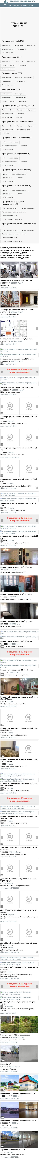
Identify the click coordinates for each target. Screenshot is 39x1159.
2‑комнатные (18, 45)
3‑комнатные (31, 45)
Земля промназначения (9, 145)
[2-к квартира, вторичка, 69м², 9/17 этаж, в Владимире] (9, 307)
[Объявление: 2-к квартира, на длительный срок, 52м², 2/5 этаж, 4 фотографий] (9, 414)
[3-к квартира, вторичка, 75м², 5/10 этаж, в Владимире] (19, 380)
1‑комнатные (6, 45)
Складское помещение (9, 215)
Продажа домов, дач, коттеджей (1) (18, 106)
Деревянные (21, 113)
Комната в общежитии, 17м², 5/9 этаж (16, 594)
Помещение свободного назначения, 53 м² (18, 1093)
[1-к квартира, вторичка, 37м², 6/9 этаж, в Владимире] (9, 337)
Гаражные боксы (7, 177)
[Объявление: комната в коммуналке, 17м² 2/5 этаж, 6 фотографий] (19, 565)
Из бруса (19, 117)
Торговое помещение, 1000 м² (12, 1150)
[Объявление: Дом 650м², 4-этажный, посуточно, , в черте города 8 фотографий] (9, 908)
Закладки (16, 5)
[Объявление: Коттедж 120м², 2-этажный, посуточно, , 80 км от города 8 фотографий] (19, 959)
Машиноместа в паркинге (19, 174)
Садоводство (13, 142)
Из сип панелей (7, 117)
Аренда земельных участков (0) (16, 154)
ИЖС (3, 142)
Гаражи (4, 174)
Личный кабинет (28, 5)
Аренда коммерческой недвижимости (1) (19, 225)
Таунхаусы (31, 110)
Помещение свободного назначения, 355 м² (18, 1120)
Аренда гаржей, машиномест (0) (16, 186)
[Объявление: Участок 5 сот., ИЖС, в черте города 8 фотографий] (19, 1033)
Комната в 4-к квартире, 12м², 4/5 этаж (16, 670)
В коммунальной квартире (23, 77)
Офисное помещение (9, 208)
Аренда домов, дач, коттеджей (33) (17, 122)
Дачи (11, 110)
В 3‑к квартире (20, 81)
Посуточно (22, 65)
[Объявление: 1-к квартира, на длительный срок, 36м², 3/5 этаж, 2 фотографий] (19, 495)
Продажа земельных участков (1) (16, 138)
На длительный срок (8, 65)
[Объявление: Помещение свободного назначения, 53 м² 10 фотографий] (19, 1091)
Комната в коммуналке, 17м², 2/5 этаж (16, 567)
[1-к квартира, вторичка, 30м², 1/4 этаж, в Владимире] (9, 278)
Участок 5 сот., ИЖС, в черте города (15, 1035)
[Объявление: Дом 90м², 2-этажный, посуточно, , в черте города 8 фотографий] (19, 994)
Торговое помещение (27, 208)
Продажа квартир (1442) (13, 41)
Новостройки (22, 49)
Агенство (24, 145)
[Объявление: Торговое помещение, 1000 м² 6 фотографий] (19, 1147)
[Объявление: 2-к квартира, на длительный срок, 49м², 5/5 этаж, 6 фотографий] (9, 446)
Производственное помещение (12, 219)
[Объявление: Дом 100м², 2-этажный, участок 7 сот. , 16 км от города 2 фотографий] (9, 845)
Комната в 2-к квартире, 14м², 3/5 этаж (16, 621)
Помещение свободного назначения (14, 212)
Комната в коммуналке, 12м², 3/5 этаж (16, 641)
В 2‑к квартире (6, 81)
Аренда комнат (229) (11, 89)
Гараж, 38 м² (5, 1064)
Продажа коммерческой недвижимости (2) (13, 203)
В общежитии (6, 77)
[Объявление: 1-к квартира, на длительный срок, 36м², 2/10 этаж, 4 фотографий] (19, 528)
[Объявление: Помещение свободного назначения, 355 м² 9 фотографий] (19, 1118)
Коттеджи (20, 110)
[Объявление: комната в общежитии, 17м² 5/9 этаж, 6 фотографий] (19, 592)
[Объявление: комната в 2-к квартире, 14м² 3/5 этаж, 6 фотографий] (19, 619)
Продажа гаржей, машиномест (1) (17, 170)
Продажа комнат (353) (12, 73)
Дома (4, 110)
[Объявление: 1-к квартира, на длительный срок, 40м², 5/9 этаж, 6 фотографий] (9, 477)
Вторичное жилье (7, 49)
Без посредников (7, 52)
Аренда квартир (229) (11, 57)
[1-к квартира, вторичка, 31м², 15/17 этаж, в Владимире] (19, 351)
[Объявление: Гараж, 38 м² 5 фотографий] (19, 1062)
